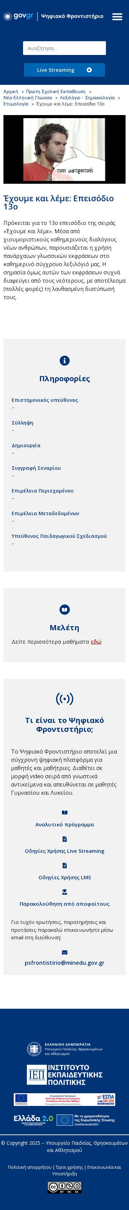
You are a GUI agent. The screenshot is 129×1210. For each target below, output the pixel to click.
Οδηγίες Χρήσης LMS (65, 877)
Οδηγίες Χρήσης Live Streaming (65, 850)
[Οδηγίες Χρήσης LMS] (64, 865)
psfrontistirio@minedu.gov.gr (65, 962)
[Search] (99, 48)
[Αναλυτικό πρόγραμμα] (64, 812)
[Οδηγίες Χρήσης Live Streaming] (64, 839)
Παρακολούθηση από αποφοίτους (64, 903)
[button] (117, 16)
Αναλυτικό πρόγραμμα (64, 824)
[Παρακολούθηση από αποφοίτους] (64, 892)
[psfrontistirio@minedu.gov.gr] (64, 952)
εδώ (96, 641)
